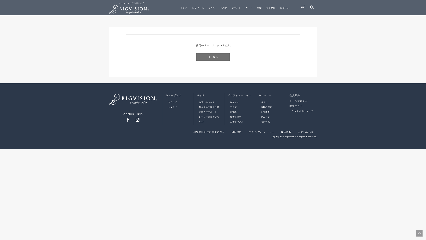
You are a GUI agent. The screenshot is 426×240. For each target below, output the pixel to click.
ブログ (233, 107)
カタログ (172, 107)
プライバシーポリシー (261, 132)
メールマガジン (299, 100)
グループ (265, 116)
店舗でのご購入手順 (209, 107)
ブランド (172, 102)
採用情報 (286, 132)
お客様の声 (235, 116)
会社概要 (265, 111)
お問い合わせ (306, 132)
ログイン (284, 7)
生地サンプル (237, 121)
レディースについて (209, 116)
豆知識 (233, 111)
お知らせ (234, 102)
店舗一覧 (265, 121)
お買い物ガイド (207, 102)
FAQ (201, 121)
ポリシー (265, 102)
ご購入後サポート (208, 111)
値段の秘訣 (266, 107)
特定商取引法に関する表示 (209, 132)
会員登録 (270, 7)
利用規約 (236, 132)
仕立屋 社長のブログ (302, 111)
